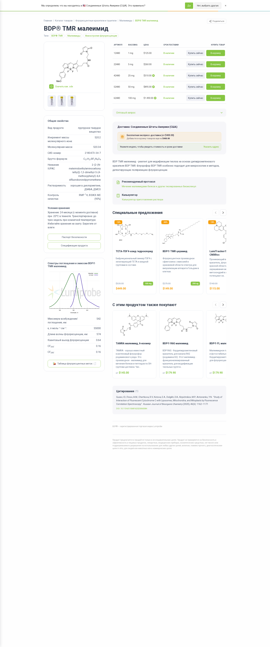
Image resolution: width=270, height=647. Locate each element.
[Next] (223, 213)
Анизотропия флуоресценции (101, 35)
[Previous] (215, 213)
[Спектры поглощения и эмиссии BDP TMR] (74, 292)
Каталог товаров (63, 20)
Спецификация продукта (74, 245)
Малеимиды (126, 20)
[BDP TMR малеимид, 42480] (52, 101)
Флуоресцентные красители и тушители (96, 20)
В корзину (216, 53)
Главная (48, 20)
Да (189, 5)
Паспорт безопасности (74, 237)
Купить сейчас (195, 53)
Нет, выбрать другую (208, 5)
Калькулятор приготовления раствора (142, 199)
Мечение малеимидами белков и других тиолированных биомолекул (159, 186)
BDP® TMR (57, 35)
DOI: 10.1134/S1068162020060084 (131, 408)
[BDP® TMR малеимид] (74, 64)
